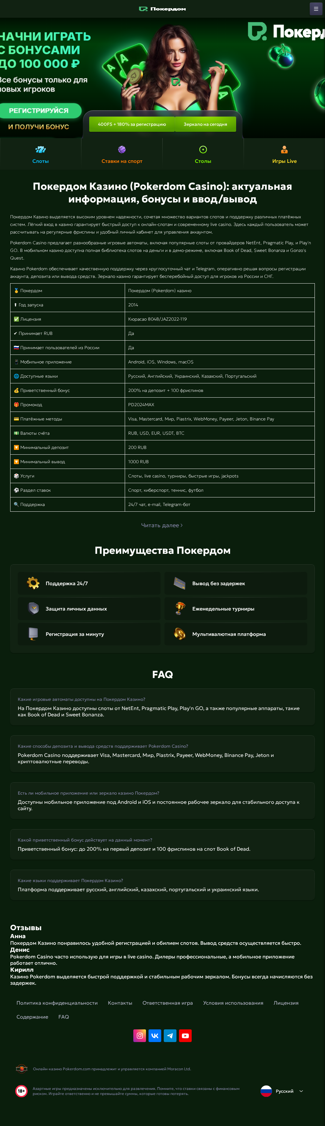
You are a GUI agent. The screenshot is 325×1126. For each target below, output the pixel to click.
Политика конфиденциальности (57, 1003)
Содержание (32, 1017)
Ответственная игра (168, 1003)
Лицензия (286, 1003)
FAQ (63, 1017)
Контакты (120, 1003)
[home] (162, 9)
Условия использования (233, 1003)
